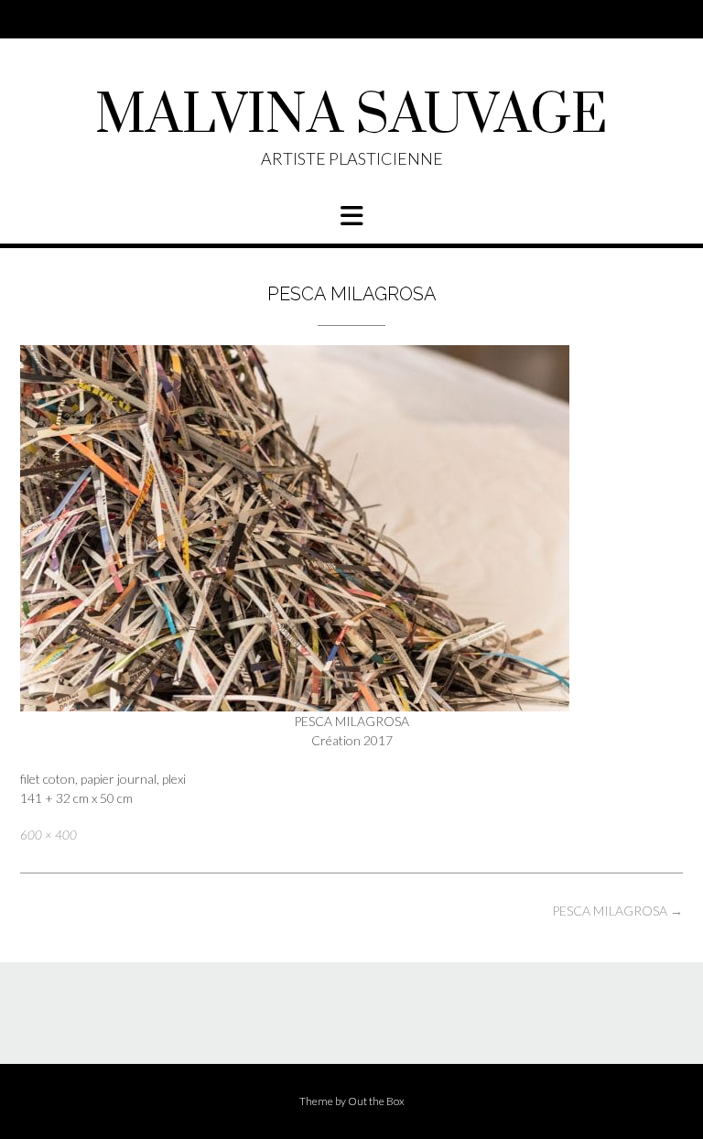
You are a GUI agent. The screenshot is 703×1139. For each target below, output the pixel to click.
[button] (351, 216)
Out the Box (376, 1101)
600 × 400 (48, 835)
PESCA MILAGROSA (617, 910)
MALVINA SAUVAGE (351, 116)
